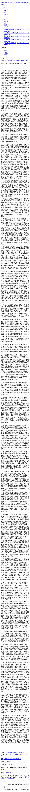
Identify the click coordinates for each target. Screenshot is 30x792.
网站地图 (8, 772)
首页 (5, 7)
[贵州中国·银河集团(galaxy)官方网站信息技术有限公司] (15, 4)
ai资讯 (5, 11)
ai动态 (5, 12)
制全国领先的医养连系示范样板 (15, 752)
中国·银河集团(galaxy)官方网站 (15, 60)
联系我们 (6, 14)
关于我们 (6, 9)
